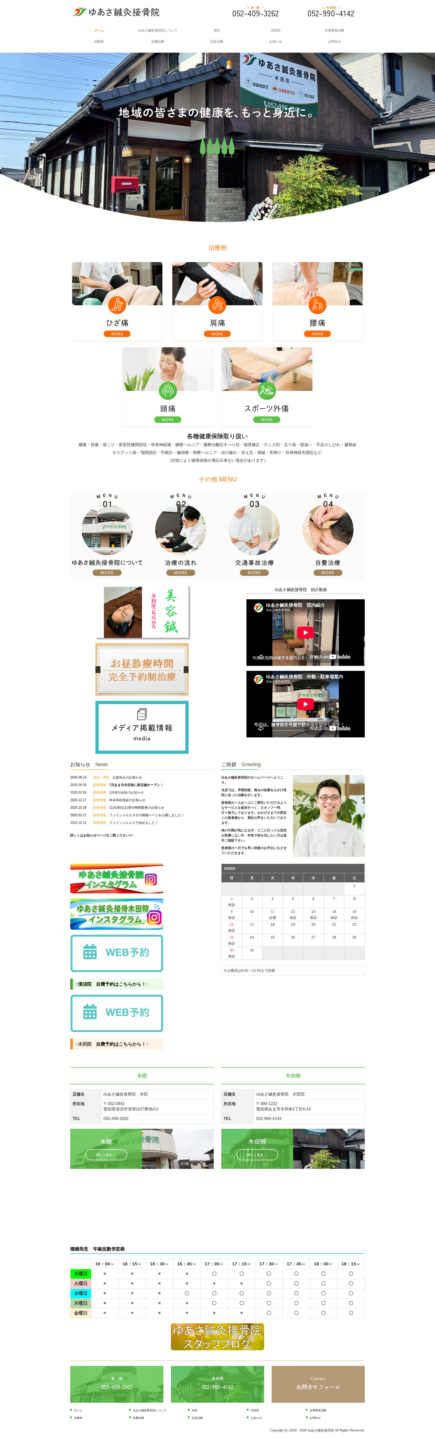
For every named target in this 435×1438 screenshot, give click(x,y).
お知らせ (275, 41)
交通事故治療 (334, 30)
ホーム (99, 30)
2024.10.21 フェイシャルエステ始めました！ (114, 823)
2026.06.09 (115, 785)
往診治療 (216, 41)
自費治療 (157, 41)
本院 (216, 30)
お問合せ (334, 41)
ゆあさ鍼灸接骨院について (157, 30)
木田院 (275, 30)
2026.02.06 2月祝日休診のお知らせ (107, 792)
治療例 (99, 41)
